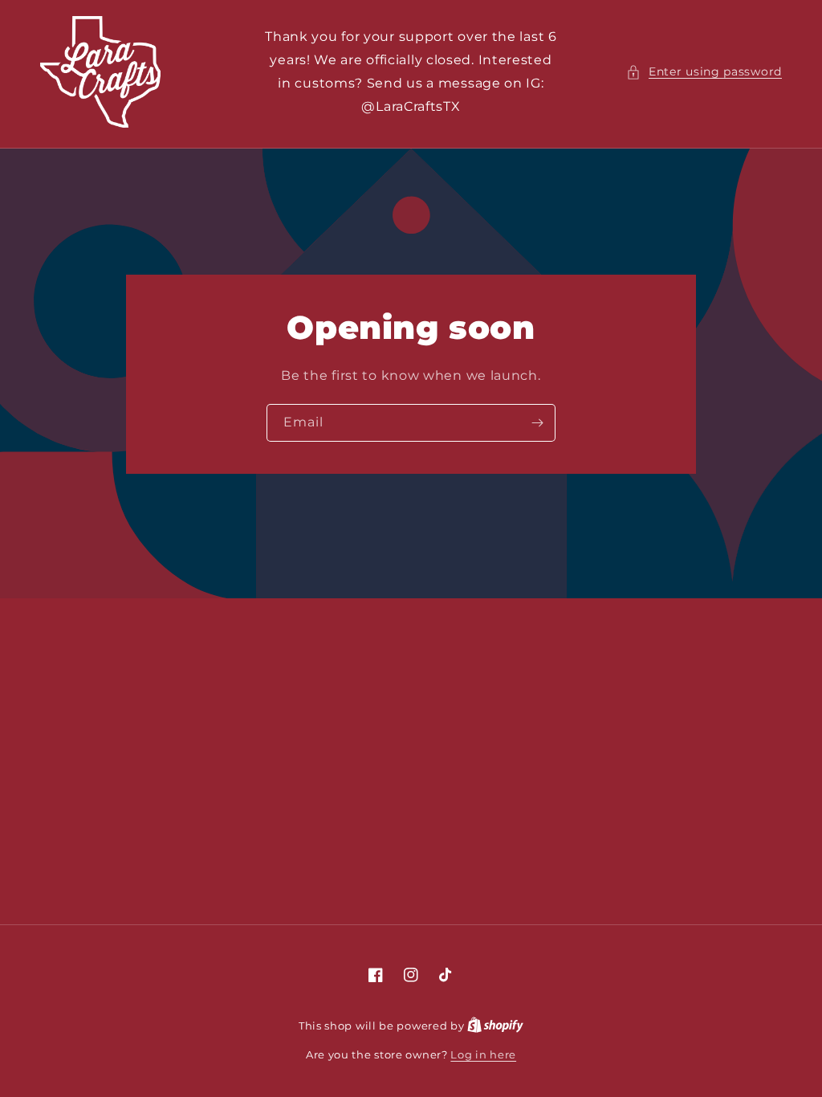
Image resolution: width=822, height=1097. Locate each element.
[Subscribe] (537, 422)
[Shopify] (495, 1025)
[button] (704, 72)
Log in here (483, 1054)
